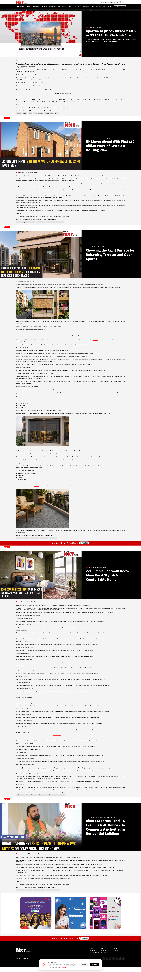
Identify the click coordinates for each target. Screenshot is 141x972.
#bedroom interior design (31, 794)
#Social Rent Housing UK (21, 222)
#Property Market (49, 222)
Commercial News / (93, 817)
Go (125, 6)
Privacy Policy (116, 950)
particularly (82, 627)
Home (91, 948)
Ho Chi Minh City (22, 69)
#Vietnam (56, 113)
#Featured (30, 113)
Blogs (19, 281)
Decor (19, 601)
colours (39, 781)
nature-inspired (56, 734)
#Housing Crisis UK (31, 222)
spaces (37, 608)
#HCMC (35, 113)
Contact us (110, 6)
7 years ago (98, 27)
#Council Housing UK (41, 222)
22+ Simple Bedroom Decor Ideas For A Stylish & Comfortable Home (37, 535)
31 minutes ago (102, 817)
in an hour (95, 567)
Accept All (94, 964)
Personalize (84, 964)
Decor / (91, 567)
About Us (115, 948)
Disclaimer (103, 952)
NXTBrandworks (85, 6)
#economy (24, 113)
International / (92, 27)
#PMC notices (29, 890)
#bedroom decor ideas (52, 794)
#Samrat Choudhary (50, 890)
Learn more (64, 967)
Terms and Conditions (95, 952)
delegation (21, 878)
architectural (58, 711)
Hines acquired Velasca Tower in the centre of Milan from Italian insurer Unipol (41, 110)
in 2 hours (98, 138)
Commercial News (22, 853)
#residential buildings (21, 890)
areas (50, 287)
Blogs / (90, 246)
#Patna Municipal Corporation (39, 890)
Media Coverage (93, 950)
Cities (92, 6)
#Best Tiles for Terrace (35, 537)
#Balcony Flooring (44, 537)
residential (117, 860)
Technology (44, 6)
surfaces (95, 339)
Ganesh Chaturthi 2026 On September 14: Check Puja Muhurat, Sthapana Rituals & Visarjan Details (44, 792)
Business (29, 6)
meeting (30, 875)
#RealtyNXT (46, 113)
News (102, 948)
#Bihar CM (58, 890)
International (36, 6)
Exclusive (69, 6)
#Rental (51, 113)
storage (30, 656)
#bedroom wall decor (21, 794)
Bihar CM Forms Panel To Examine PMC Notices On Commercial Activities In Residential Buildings (27, 10)
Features (22, 6)
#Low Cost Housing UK (59, 222)
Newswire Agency (106, 138)
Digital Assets (61, 6)
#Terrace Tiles (19, 537)
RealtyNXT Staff (101, 246)
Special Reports (52, 6)
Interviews (98, 6)
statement (105, 867)
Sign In (102, 2)
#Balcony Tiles (26, 537)
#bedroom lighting (61, 794)
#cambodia (19, 113)
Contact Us (103, 950)
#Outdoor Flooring (53, 537)
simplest (26, 679)
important (32, 373)
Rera (104, 6)
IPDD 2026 (76, 6)
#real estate (40, 113)
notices (47, 864)
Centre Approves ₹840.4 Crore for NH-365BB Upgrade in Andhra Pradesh (71, 10)
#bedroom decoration (42, 794)
